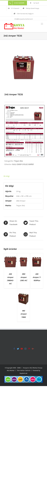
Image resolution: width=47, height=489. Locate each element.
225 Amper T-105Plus (37, 277)
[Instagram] (25, 349)
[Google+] (33, 349)
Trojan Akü (18, 161)
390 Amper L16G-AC (23, 277)
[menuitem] (18, 3)
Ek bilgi (7, 176)
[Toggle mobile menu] (42, 24)
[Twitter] (18, 349)
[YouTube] (22, 349)
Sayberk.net (23, 373)
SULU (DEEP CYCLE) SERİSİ (23, 164)
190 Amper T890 (23, 314)
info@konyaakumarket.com (23, 19)
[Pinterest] (29, 349)
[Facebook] (14, 349)
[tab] (23, 176)
